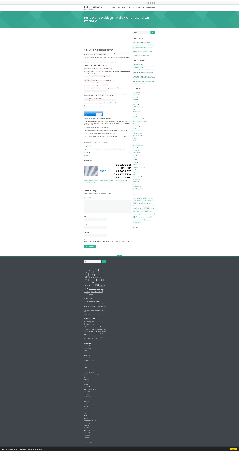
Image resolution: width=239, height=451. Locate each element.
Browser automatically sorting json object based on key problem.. (143, 82)
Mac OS (134, 138)
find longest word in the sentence (141, 55)
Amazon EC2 (136, 94)
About (85, 3)
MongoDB (135, 150)
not (153, 214)
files (137, 205)
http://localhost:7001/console (109, 103)
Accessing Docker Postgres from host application (106, 181)
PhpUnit (135, 162)
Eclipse (134, 203)
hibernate (144, 205)
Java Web (86, 155)
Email (85, 224)
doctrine (149, 200)
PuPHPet (135, 169)
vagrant (135, 222)
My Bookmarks (140, 7)
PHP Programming (150, 7)
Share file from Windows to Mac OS (141, 42)
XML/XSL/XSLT (136, 186)
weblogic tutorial (121, 149)
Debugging (135, 111)
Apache (134, 97)
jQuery (147, 208)
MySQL (134, 155)
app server (86, 149)
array (149, 198)
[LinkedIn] (152, 3)
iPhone (134, 128)
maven (134, 140)
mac (142, 211)
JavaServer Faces (137, 133)
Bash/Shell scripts (137, 106)
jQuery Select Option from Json (146, 69)
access (134, 198)
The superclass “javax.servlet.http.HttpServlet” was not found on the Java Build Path (144, 66)
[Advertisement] (107, 39)
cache (152, 198)
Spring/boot (135, 179)
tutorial (142, 220)
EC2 (152, 200)
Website (86, 232)
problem (142, 217)
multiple (134, 214)
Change (134, 200)
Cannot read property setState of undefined (143, 45)
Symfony (135, 181)
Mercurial (135, 143)
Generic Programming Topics (140, 121)
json (134, 211)
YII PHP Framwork (137, 189)
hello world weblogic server (102, 149)
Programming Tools (137, 167)
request (147, 217)
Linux (137, 211)
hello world (92, 149)
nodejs (149, 214)
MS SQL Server (136, 152)
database (144, 200)
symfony (135, 220)
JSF (153, 208)
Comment (87, 198)
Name (86, 216)
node (134, 157)
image (149, 205)
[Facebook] (148, 3)
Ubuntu (134, 184)
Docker (134, 114)
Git (133, 123)
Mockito (135, 147)
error (140, 203)
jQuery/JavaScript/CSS (138, 135)
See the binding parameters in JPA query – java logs (91, 181)
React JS (134, 174)
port (139, 217)
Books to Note (92, 3)
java (111, 149)
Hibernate (135, 126)
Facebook (151, 203)
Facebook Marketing (138, 119)
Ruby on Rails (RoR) (137, 176)
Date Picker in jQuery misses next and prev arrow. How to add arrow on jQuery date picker (144, 77)
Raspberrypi (136, 172)
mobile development (138, 145)
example (146, 203)
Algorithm (135, 92)
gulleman (90, 142)
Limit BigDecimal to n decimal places (121, 181)
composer (139, 200)
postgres (135, 164)
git (139, 205)
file (133, 205)
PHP (134, 160)
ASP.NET (135, 102)
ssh (150, 217)
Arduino (135, 99)
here (87, 71)
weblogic (114, 149)
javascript (141, 208)
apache (145, 198)
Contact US (100, 3)
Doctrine (135, 116)
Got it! (233, 449)
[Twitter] (150, 3)
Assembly (135, 104)
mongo (151, 211)
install (153, 205)
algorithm (139, 198)
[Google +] (154, 3)
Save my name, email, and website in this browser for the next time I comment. (107, 241)
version (139, 222)
